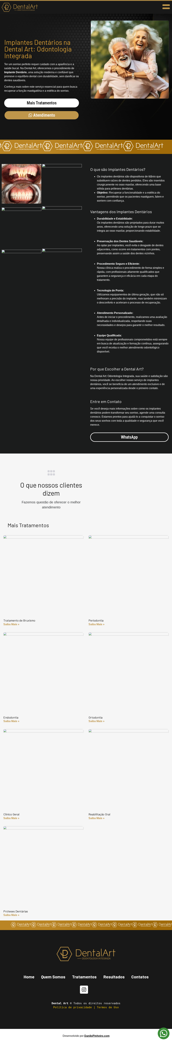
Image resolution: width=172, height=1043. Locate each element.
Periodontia (96, 620)
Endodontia (10, 717)
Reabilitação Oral (99, 814)
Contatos (140, 976)
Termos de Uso (108, 1007)
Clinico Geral (11, 814)
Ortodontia (95, 717)
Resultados (114, 976)
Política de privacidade (72, 1007)
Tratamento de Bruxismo (19, 620)
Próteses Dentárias (15, 911)
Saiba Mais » (11, 624)
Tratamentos (84, 976)
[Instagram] (84, 990)
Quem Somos (53, 976)
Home (29, 976)
